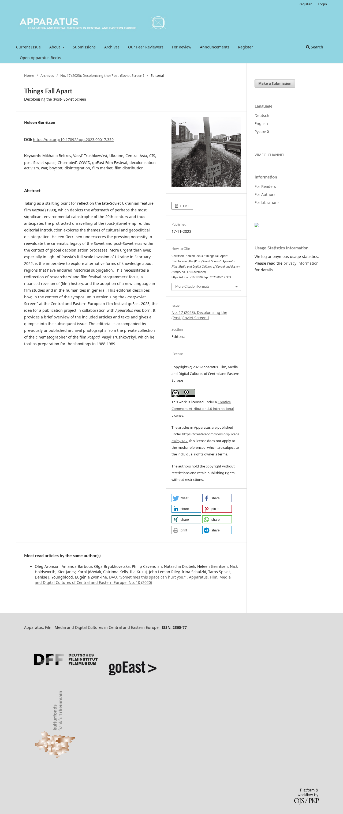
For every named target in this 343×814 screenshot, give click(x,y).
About (55, 47)
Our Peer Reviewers (145, 47)
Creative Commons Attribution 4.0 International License (203, 409)
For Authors (265, 194)
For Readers (265, 186)
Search (316, 47)
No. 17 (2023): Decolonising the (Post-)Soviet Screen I (102, 75)
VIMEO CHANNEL (270, 154)
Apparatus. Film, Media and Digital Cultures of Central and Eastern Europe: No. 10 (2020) (133, 580)
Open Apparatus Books (40, 57)
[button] (186, 498)
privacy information (301, 263)
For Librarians (267, 202)
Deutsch (262, 115)
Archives (112, 47)
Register (245, 47)
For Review (181, 47)
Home (29, 75)
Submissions (84, 47)
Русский (262, 131)
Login (322, 4)
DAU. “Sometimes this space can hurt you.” (148, 577)
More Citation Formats (192, 286)
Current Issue (28, 47)
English (261, 123)
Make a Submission (275, 83)
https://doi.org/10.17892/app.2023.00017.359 (73, 139)
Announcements (214, 47)
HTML (184, 205)
